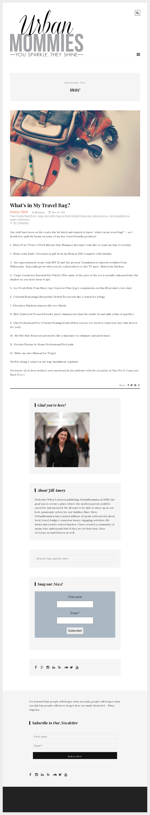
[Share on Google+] (139, 385)
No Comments (21, 222)
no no (105, 216)
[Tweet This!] (131, 385)
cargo (40, 216)
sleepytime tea (121, 216)
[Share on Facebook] (128, 385)
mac (89, 216)
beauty (14, 211)
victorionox (23, 219)
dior (47, 216)
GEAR (24, 211)
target (13, 219)
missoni (97, 216)
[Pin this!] (135, 385)
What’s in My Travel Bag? (40, 205)
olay (111, 216)
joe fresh (65, 216)
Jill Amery (40, 212)
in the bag (55, 216)
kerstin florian (79, 216)
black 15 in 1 (30, 216)
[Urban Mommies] (46, 55)
